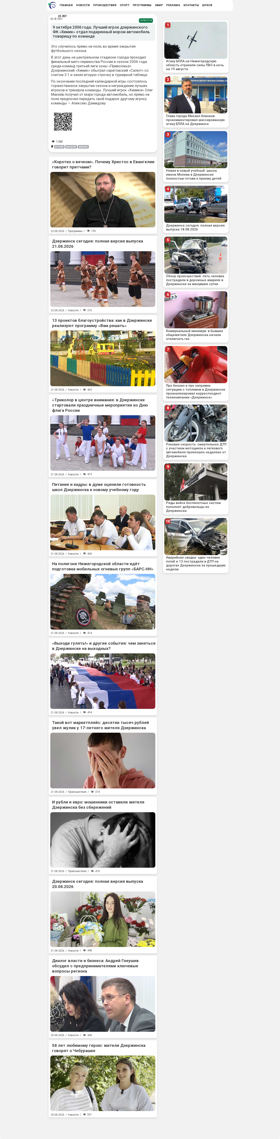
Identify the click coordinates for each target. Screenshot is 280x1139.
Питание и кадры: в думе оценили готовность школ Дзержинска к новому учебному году (99, 487)
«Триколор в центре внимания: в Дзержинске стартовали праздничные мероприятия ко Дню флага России (100, 405)
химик (83, 146)
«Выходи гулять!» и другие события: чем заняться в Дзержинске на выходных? (104, 646)
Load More (102, 1126)
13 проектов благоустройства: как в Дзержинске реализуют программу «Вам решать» (102, 323)
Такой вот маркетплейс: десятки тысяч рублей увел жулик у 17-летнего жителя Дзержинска (100, 725)
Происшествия (77, 791)
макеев (71, 146)
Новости (146, 20)
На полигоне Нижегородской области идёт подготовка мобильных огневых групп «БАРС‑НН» (103, 566)
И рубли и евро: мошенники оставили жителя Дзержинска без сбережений (98, 805)
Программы (75, 231)
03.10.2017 (57, 19)
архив (59, 146)
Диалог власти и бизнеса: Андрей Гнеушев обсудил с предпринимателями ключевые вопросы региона (95, 966)
